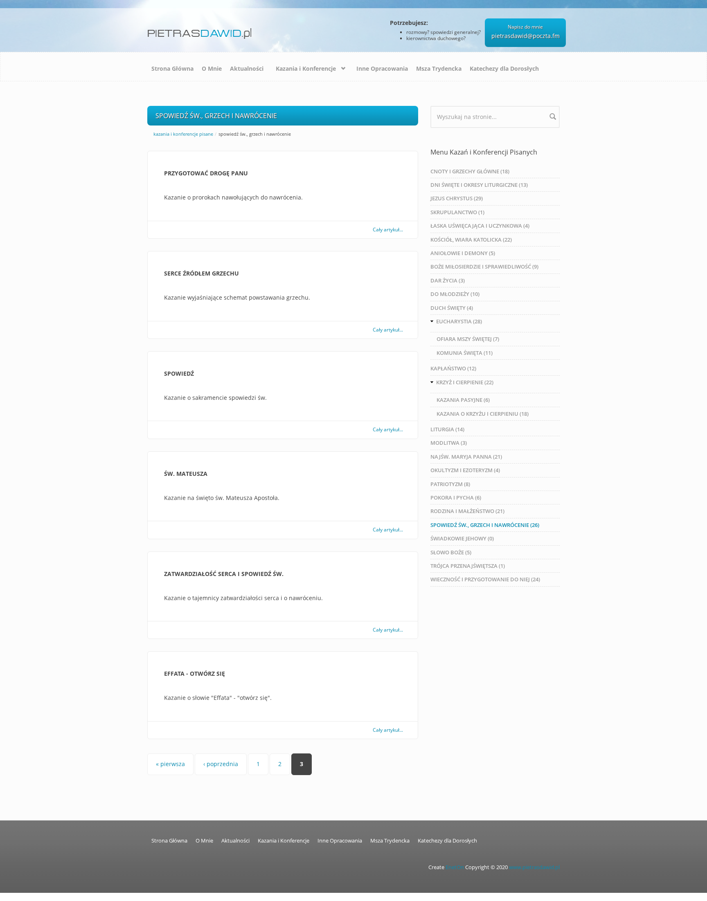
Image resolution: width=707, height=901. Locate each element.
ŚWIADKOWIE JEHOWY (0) (462, 538)
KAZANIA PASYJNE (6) (463, 399)
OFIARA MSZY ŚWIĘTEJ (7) (468, 339)
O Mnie (212, 68)
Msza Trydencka (439, 68)
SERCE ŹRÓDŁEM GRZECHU (201, 273)
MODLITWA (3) (448, 442)
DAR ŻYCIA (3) (447, 280)
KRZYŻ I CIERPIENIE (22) (464, 382)
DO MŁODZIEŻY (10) (455, 294)
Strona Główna (172, 68)
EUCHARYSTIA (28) (459, 321)
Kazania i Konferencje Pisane (183, 134)
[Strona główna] (201, 30)
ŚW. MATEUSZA (185, 473)
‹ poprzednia (220, 764)
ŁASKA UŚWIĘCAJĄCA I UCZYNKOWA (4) (479, 225)
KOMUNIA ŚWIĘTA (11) (465, 352)
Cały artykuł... (388, 229)
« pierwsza (170, 764)
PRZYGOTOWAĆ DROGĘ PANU (206, 173)
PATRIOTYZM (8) (450, 484)
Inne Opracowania (382, 68)
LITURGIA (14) (447, 429)
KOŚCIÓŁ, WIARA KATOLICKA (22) (471, 239)
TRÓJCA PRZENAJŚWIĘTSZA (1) (467, 565)
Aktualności (246, 68)
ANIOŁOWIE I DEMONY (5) (462, 253)
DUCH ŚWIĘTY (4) (451, 308)
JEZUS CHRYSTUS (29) (456, 198)
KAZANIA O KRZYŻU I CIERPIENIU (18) (483, 413)
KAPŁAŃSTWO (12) (453, 368)
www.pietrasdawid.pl (534, 867)
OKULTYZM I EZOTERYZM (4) (465, 470)
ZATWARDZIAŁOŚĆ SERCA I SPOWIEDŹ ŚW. (224, 574)
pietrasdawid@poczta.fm (525, 36)
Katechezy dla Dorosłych (504, 68)
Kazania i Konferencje (306, 68)
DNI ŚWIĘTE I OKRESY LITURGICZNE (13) (479, 184)
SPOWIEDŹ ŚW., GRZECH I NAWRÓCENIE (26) (484, 525)
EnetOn (455, 867)
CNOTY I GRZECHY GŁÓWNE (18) (469, 171)
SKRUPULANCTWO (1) (457, 212)
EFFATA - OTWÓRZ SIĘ (194, 673)
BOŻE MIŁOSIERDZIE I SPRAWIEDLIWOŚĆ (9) (484, 266)
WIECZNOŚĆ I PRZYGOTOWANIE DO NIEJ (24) (485, 579)
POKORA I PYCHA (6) (455, 497)
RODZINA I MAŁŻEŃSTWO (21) (467, 511)
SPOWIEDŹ (179, 373)
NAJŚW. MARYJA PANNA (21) (466, 456)
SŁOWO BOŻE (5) (450, 552)
